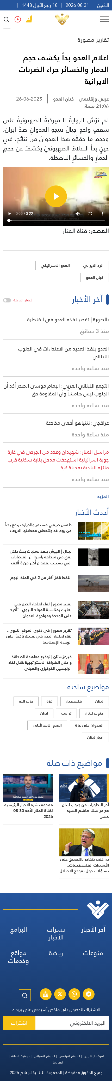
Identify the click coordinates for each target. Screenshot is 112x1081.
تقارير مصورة (93, 39)
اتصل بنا (58, 1062)
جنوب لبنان (94, 713)
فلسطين (74, 701)
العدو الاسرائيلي (55, 265)
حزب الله (26, 701)
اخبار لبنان (95, 737)
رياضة (56, 953)
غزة (49, 701)
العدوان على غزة (89, 725)
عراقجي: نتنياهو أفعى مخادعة (77, 423)
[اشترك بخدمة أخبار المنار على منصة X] (60, 995)
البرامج (18, 929)
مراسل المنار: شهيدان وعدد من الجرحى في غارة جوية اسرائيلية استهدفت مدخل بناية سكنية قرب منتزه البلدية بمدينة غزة (58, 459)
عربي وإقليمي (94, 98)
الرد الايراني (93, 265)
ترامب (66, 713)
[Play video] (56, 196)
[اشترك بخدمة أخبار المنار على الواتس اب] (74, 995)
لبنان (99, 701)
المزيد (103, 496)
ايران (44, 713)
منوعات (93, 953)
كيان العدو (63, 98)
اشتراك (19, 1023)
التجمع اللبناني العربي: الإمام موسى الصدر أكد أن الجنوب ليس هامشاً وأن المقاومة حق (56, 390)
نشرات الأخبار (56, 933)
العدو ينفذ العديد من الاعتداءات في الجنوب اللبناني (63, 352)
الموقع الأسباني (44, 1056)
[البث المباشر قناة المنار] (45, 995)
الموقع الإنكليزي (94, 1056)
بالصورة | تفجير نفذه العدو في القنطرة (68, 319)
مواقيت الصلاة (20, 1056)
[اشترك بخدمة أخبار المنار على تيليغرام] (88, 995)
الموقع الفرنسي (69, 1056)
